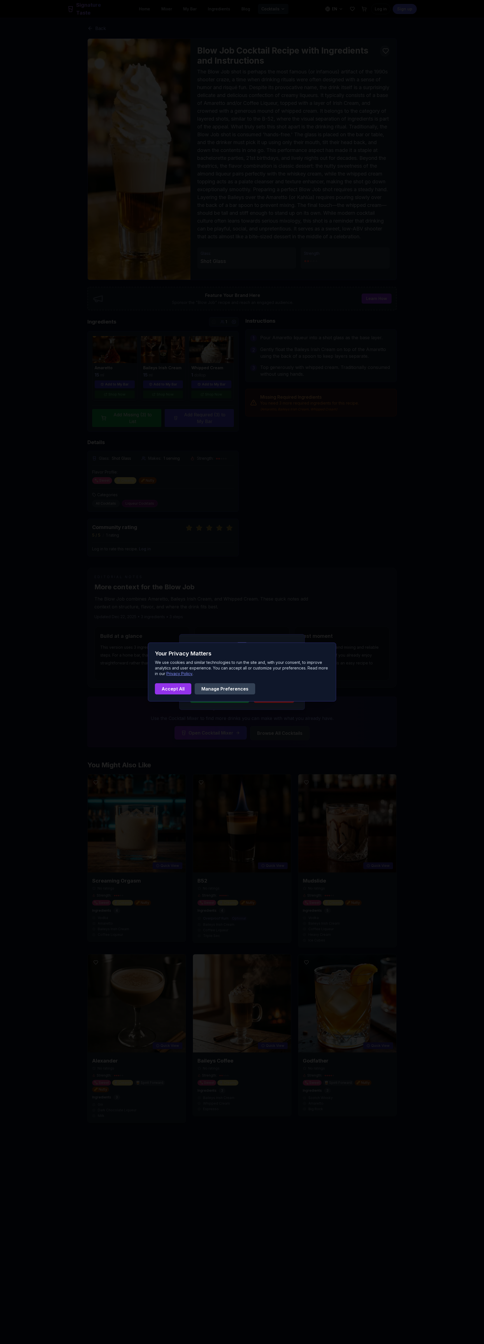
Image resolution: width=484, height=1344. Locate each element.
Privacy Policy (179, 673)
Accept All (173, 689)
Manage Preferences (224, 689)
